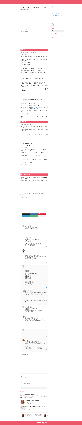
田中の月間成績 (23, 75)
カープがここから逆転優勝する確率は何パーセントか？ (35, 406)
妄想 (51, 21)
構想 (51, 20)
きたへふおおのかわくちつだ (55, 45)
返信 (46, 246)
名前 (21, 365)
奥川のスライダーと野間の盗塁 (55, 13)
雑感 (51, 22)
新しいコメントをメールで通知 (25, 383)
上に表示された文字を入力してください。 (27, 377)
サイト (22, 372)
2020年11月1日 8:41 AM (28, 306)
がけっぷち (52, 24)
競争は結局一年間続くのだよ (30, 394)
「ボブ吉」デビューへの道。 (55, 41)
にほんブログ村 (22, 195)
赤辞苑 (52, 23)
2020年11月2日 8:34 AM (28, 316)
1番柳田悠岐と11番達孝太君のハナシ (32, 400)
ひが (23, 252)
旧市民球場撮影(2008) (54, 43)
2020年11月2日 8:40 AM (28, 290)
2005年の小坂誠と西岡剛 (35, 107)
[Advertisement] (34, 40)
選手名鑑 (52, 26)
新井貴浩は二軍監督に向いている (55, 6)
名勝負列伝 (52, 25)
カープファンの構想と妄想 (24, 1)
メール (22, 369)
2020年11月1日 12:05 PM (28, 225)
